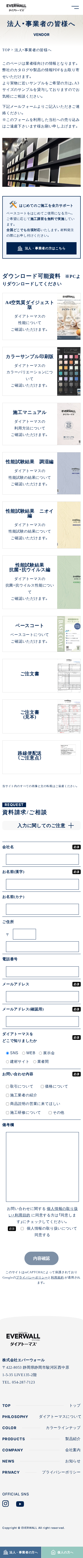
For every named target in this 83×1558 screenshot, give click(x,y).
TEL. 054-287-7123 (18, 1382)
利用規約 (57, 1277)
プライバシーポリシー (32, 1277)
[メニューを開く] (75, 7)
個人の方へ (65, 1552)
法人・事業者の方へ (23, 1552)
